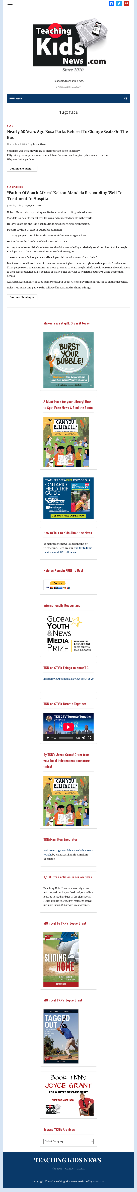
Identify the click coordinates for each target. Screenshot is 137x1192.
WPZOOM (99, 1181)
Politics (18, 187)
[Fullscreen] (89, 737)
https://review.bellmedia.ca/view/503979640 (68, 678)
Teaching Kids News (67, 1160)
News (10, 125)
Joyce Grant (40, 144)
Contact (69, 1168)
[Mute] (84, 737)
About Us (57, 1168)
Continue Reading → (22, 168)
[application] (68, 727)
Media (81, 1168)
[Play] (47, 737)
